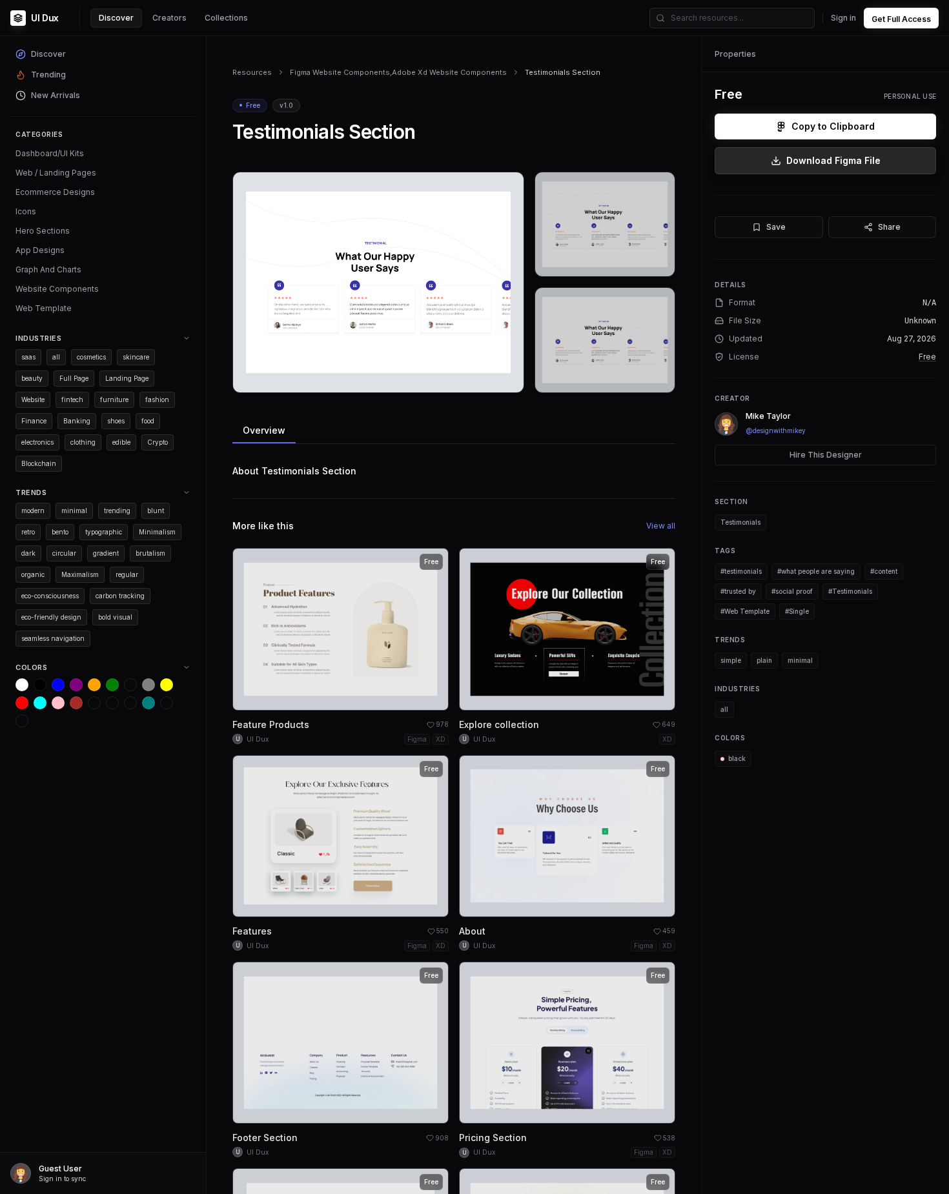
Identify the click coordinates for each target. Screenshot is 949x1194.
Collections (226, 18)
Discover (116, 18)
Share (889, 227)
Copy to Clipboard (833, 126)
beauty (32, 378)
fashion (157, 399)
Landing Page (126, 378)
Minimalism (157, 532)
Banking (76, 421)
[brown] (76, 702)
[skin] (112, 702)
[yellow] (166, 684)
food (147, 421)
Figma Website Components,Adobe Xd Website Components (398, 72)
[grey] (148, 684)
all (56, 357)
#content (883, 571)
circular (64, 553)
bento (60, 532)
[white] (21, 684)
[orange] (94, 684)
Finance (33, 421)
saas (28, 357)
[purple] (76, 684)
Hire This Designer (826, 455)
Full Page (73, 378)
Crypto (157, 442)
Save (776, 227)
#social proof (792, 591)
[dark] (94, 702)
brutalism (150, 553)
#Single (797, 611)
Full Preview (482, 378)
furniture (114, 399)
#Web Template (745, 611)
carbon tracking (120, 596)
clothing (83, 442)
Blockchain (38, 463)
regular (127, 574)
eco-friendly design (51, 617)
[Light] (166, 702)
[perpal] (130, 684)
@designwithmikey (776, 430)
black (737, 758)
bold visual (115, 617)
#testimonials (741, 571)
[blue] (58, 684)
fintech (72, 399)
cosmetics (91, 357)
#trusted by (738, 591)
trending (117, 510)
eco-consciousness (50, 596)
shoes (116, 421)
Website (33, 399)
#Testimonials (850, 591)
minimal (74, 510)
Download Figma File (833, 160)
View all (660, 526)
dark (28, 553)
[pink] (58, 702)
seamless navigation (53, 638)
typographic (103, 532)
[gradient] (130, 702)
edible (121, 442)
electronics (37, 442)
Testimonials (740, 522)
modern (33, 510)
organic (33, 574)
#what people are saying (816, 571)
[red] (21, 702)
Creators (169, 18)
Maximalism (80, 574)
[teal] (148, 702)
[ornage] (21, 720)
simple (730, 660)
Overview (264, 430)
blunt (155, 510)
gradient (106, 553)
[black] (40, 684)
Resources (252, 72)
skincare (136, 357)
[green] (112, 684)
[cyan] (40, 702)
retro (28, 532)
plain (764, 660)
